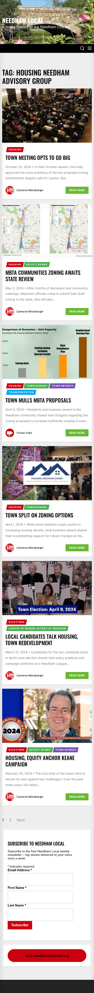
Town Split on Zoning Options (39, 515)
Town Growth (62, 385)
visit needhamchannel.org (47, 955)
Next (21, 820)
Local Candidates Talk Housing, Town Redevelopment (41, 639)
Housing (15, 149)
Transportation (21, 392)
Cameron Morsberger (30, 190)
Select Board (36, 264)
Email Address (20, 870)
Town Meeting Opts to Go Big (37, 157)
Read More (77, 190)
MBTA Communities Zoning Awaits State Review (42, 275)
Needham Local (22, 20)
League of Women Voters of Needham (37, 628)
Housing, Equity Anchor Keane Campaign (40, 761)
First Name (17, 888)
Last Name (17, 905)
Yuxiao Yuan (24, 432)
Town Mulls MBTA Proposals (38, 400)
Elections (16, 622)
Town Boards (36, 385)
